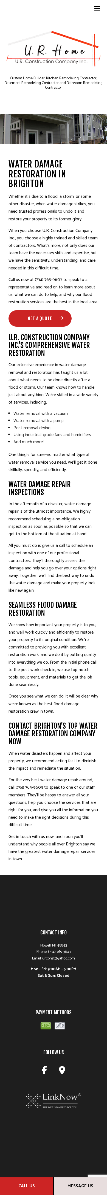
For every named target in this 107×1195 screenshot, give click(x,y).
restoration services (26, 302)
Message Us (80, 1186)
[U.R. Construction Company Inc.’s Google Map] (62, 1072)
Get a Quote (40, 318)
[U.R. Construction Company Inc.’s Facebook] (44, 1072)
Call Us (26, 1186)
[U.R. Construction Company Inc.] (53, 51)
